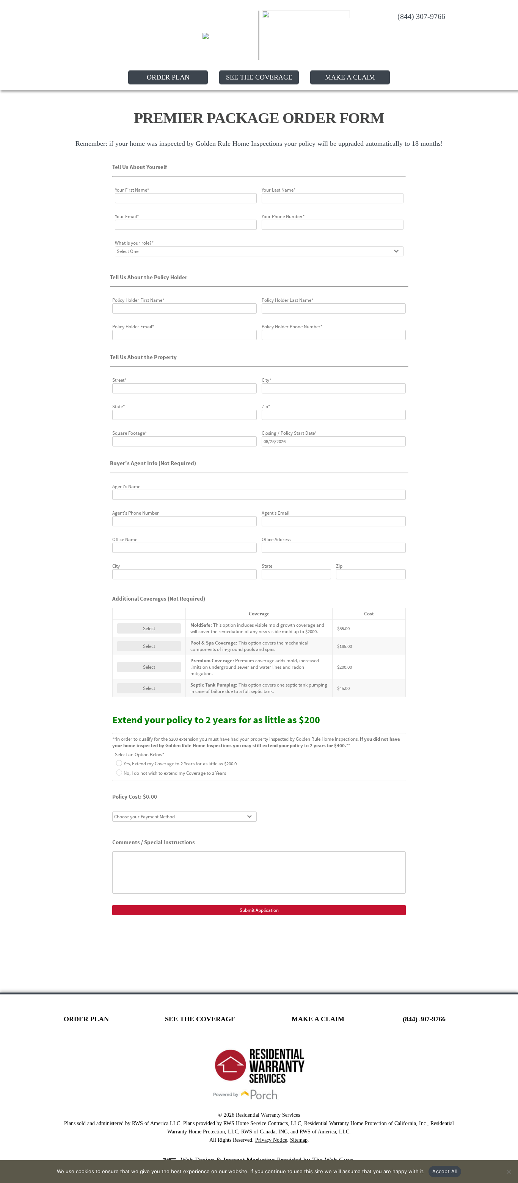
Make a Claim (350, 77)
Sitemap (299, 1140)
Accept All (444, 1171)
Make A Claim (318, 1019)
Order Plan (168, 77)
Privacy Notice (271, 1140)
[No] (508, 1171)
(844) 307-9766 (421, 16)
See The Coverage (259, 77)
